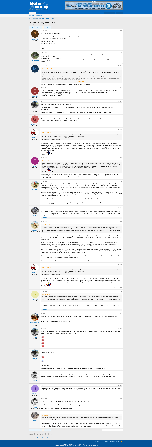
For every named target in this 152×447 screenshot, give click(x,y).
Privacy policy (113, 441)
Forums (32, 13)
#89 (121, 181)
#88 (121, 157)
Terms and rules (105, 441)
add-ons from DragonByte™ (72, 445)
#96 (121, 350)
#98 (121, 385)
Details (96, 445)
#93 (121, 291)
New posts (31, 15)
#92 (121, 264)
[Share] (118, 31)
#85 (121, 101)
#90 (121, 207)
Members (56, 13)
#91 (121, 221)
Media (49, 13)
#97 (121, 372)
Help (119, 441)
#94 (121, 313)
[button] (45, 13)
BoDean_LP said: (46, 68)
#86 (121, 116)
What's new (40, 13)
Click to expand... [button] (82, 81)
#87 (121, 129)
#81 (121, 30)
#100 (121, 412)
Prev (32, 27)
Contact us (98, 441)
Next (48, 27)
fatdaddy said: (45, 161)
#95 (121, 328)
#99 (121, 398)
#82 (121, 52)
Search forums (39, 15)
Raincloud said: (45, 415)
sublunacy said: (45, 132)
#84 (121, 87)
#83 (121, 65)
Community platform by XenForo (76, 444)
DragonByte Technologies (89, 445)
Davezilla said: (45, 225)
